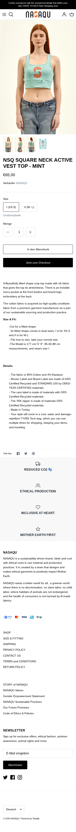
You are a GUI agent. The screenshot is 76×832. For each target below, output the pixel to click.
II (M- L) (29, 207)
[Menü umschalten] (4, 14)
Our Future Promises (16, 707)
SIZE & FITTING (13, 638)
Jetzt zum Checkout (38, 262)
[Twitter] (5, 777)
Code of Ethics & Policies (18, 713)
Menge (7, 223)
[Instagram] (20, 777)
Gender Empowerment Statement (24, 696)
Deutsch (11, 809)
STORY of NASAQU (15, 684)
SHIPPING (9, 644)
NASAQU (21, 183)
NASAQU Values (13, 690)
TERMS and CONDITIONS (19, 661)
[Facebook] (12, 777)
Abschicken (15, 764)
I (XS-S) (11, 207)
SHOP (7, 632)
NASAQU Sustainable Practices (22, 701)
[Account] (63, 14)
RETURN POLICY (14, 667)
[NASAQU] (38, 14)
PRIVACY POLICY (14, 649)
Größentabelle (12, 215)
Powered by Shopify (30, 818)
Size (5, 198)
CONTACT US (12, 655)
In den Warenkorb (38, 249)
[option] (38, 77)
